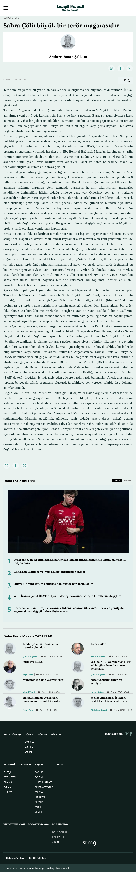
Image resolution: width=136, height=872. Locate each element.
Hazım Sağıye (97, 691)
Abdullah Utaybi (99, 709)
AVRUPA (28, 746)
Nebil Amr (28, 709)
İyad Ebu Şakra (30, 656)
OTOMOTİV (9, 776)
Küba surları (98, 643)
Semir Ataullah (98, 656)
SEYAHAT (40, 801)
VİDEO (55, 841)
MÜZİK (38, 806)
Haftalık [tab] (127, 480)
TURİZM (7, 791)
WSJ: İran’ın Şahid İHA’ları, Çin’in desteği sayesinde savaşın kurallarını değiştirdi (68, 595)
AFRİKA (28, 751)
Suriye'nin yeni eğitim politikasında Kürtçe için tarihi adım (53, 583)
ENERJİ (7, 771)
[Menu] (5, 8)
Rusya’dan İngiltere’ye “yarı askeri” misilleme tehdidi (49, 571)
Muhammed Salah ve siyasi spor (43, 679)
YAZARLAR (11, 17)
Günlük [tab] (117, 480)
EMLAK (7, 786)
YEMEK (39, 811)
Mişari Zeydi (29, 691)
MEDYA (39, 791)
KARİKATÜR (58, 836)
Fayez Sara (28, 674)
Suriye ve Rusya (33, 661)
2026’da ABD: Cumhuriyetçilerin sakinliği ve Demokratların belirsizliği (111, 665)
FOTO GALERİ (59, 831)
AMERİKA (29, 741)
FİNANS (7, 781)
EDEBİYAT (40, 796)
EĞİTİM (39, 776)
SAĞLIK (39, 771)
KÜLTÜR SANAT (43, 781)
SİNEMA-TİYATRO (44, 786)
